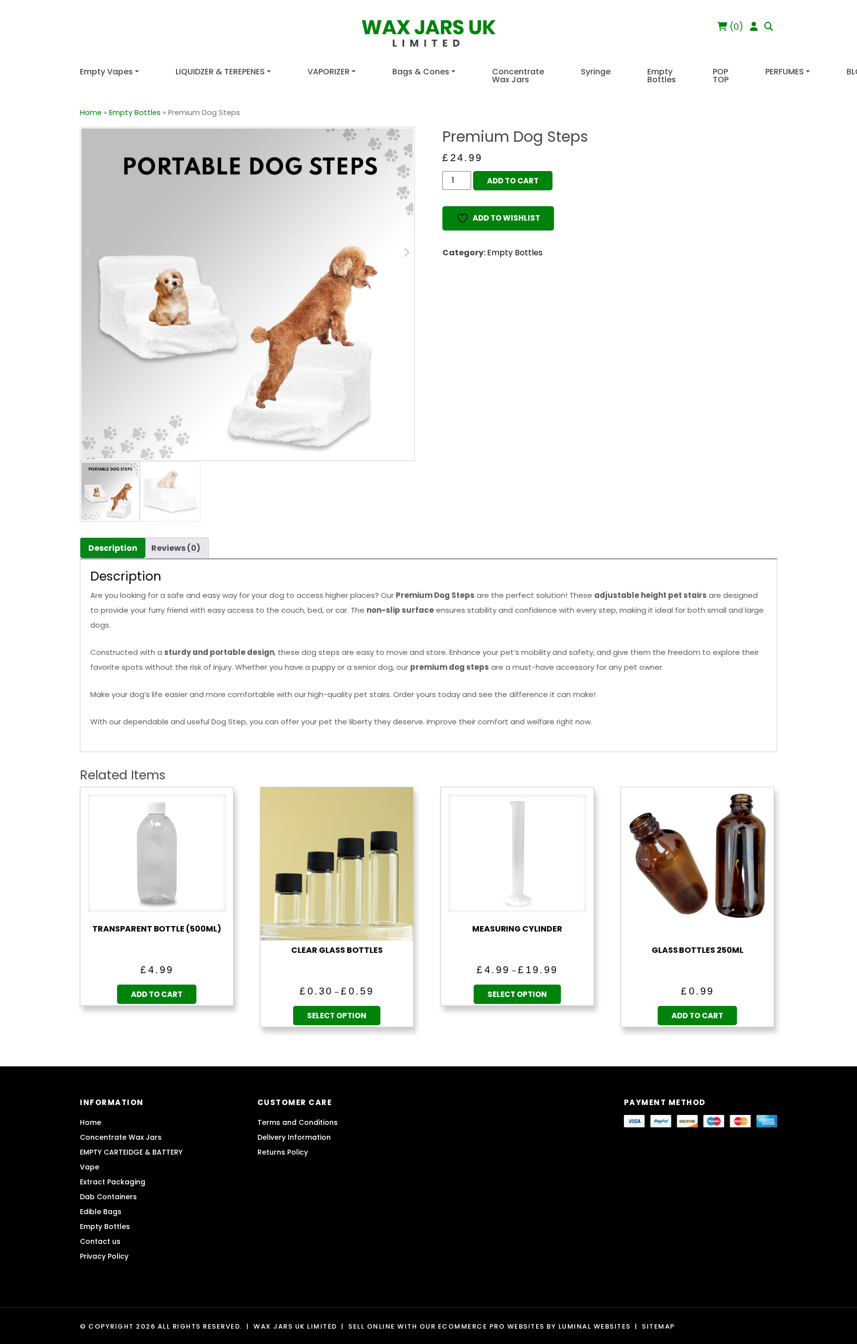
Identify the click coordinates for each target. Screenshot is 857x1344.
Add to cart (513, 180)
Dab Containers (108, 1197)
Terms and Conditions (297, 1122)
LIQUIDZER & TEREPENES (220, 71)
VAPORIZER (328, 71)
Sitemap (658, 1326)
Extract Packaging (112, 1182)
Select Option (337, 1015)
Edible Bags (101, 1212)
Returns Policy (282, 1152)
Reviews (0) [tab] (175, 548)
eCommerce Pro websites (491, 1326)
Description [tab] (112, 548)
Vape (89, 1167)
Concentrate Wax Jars (518, 75)
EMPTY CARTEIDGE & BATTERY (131, 1152)
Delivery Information (294, 1137)
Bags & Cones (420, 71)
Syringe (596, 71)
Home (91, 112)
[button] (768, 26)
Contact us (100, 1241)
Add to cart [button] (157, 994)
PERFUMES (784, 71)
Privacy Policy (104, 1256)
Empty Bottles (661, 75)
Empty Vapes (106, 71)
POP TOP (721, 75)
